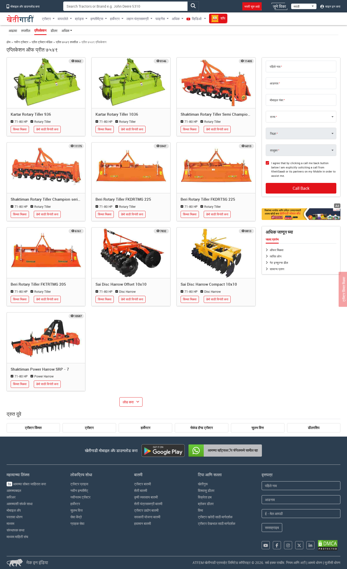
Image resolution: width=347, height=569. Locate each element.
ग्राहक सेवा (77, 523)
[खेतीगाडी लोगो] (20, 19)
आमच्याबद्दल (14, 490)
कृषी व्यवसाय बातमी (146, 497)
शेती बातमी (140, 490)
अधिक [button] (176, 18)
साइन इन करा (332, 6)
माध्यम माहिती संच (17, 536)
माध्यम (10, 523)
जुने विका (279, 6)
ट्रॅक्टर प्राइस (79, 483)
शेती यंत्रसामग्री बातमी (148, 503)
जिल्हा (273, 133)
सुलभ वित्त (257, 428)
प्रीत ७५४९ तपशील (67, 42)
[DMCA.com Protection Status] (328, 545)
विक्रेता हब (205, 497)
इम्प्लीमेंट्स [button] (96, 18)
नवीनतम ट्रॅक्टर (80, 497)
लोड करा (128, 402)
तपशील (25, 30)
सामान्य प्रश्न (277, 269)
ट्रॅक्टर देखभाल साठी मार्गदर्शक (216, 523)
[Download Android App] (163, 450)
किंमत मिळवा (20, 129)
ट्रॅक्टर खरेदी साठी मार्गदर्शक (215, 516)
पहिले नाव (275, 66)
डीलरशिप (314, 428)
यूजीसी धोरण (332, 562)
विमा (200, 510)
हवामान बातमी (142, 523)
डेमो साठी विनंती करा (47, 129)
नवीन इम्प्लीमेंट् (79, 490)
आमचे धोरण (315, 562)
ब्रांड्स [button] (79, 18)
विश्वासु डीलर (206, 490)
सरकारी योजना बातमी (147, 516)
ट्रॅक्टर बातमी (142, 483)
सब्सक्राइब (272, 527)
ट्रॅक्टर (89, 428)
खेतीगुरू (203, 483)
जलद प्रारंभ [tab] (272, 239)
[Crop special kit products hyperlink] (301, 214)
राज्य (272, 116)
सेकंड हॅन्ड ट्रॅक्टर (201, 428)
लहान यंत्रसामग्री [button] (138, 18)
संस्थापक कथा (15, 530)
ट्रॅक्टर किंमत (33, 428)
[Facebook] (277, 545)
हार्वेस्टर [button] (115, 18)
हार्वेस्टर (145, 428)
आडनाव (274, 83)
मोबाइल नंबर (276, 99)
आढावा (13, 30)
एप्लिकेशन (40, 30)
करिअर (11, 497)
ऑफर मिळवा (276, 250)
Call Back (301, 188)
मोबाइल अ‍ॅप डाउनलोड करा (25, 6)
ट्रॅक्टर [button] (46, 18)
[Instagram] (288, 545)
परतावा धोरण (15, 516)
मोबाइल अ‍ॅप (14, 510)
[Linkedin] (310, 545)
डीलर (54, 30)
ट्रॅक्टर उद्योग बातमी (146, 510)
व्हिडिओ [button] (196, 18)
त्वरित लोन (275, 256)
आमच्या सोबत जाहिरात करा (27, 483)
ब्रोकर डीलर (206, 503)
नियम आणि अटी (296, 562)
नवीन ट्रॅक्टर (21, 42)
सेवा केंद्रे (76, 516)
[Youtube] (266, 545)
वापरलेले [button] (63, 18)
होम (8, 42)
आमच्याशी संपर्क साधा (20, 503)
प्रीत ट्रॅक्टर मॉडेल (42, 42)
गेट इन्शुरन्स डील (279, 263)
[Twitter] (299, 545)
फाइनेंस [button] (160, 18)
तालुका (274, 150)
